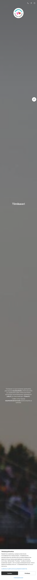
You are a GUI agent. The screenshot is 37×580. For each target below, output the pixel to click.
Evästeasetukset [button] (18, 577)
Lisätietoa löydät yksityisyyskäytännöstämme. (14, 569)
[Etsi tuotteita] (34, 99)
